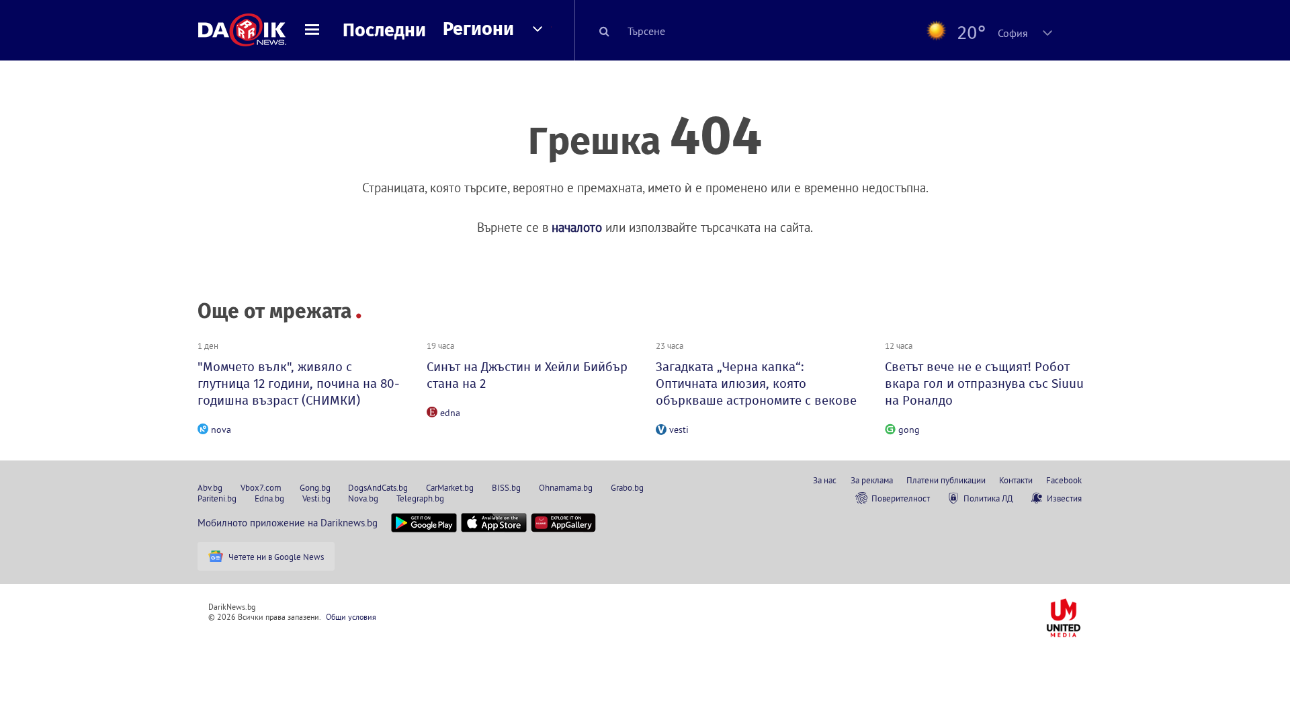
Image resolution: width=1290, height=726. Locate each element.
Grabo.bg (627, 487)
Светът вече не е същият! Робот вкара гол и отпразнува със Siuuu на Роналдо (984, 383)
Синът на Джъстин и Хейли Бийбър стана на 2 (527, 375)
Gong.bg (315, 487)
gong (909, 430)
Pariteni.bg (217, 498)
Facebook (1064, 480)
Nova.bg (363, 498)
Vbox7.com (261, 487)
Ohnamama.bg (566, 487)
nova (221, 430)
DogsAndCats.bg (378, 487)
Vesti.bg (316, 498)
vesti (679, 430)
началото (577, 227)
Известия (1064, 498)
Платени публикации (946, 480)
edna (450, 413)
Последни (384, 30)
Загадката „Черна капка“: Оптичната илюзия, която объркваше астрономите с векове (756, 383)
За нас (824, 480)
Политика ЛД (988, 498)
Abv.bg (210, 487)
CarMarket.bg (450, 487)
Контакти (1016, 480)
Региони (478, 29)
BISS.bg (506, 487)
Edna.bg (269, 498)
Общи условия (351, 617)
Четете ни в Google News (276, 556)
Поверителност (900, 498)
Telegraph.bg (420, 498)
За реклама (872, 480)
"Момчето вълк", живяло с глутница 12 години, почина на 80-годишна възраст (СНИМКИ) (299, 383)
